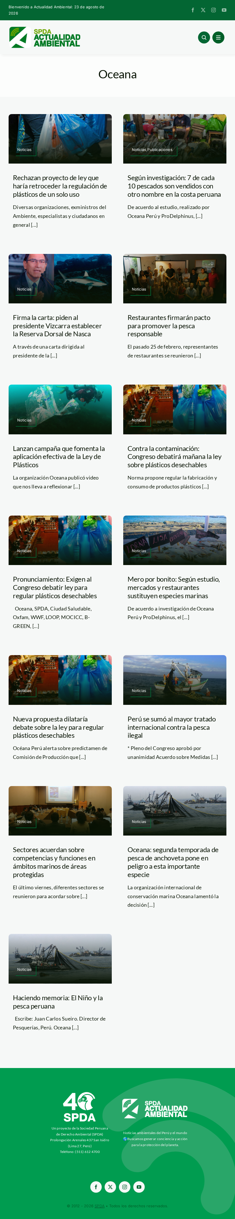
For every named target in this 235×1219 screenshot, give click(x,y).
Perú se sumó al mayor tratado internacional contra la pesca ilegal (172, 727)
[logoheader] (44, 28)
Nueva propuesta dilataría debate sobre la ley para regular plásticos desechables (58, 727)
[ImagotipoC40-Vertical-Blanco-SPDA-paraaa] (79, 1093)
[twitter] (203, 10)
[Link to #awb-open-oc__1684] (218, 37)
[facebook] (193, 10)
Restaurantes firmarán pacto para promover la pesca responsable (169, 325)
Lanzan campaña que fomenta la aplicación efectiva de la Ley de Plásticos (59, 456)
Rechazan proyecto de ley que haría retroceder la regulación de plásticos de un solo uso (60, 185)
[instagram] (213, 10)
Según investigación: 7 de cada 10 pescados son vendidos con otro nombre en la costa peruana (174, 185)
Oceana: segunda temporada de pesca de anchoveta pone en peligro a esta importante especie (173, 861)
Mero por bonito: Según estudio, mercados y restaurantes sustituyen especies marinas (174, 587)
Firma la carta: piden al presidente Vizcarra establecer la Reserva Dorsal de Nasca (57, 325)
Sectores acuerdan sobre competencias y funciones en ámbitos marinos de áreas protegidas (54, 861)
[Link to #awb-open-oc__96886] (204, 37)
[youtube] (224, 10)
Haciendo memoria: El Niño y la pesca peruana (58, 1001)
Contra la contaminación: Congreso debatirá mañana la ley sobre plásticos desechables (175, 456)
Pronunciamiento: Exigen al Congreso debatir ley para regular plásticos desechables (55, 587)
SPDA (100, 1206)
